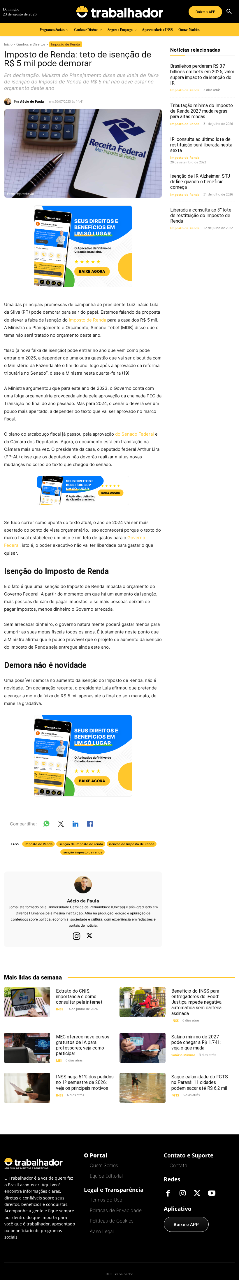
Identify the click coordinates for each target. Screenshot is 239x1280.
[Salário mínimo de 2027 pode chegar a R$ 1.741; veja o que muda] (142, 1048)
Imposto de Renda (65, 44)
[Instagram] (76, 936)
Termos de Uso (106, 1200)
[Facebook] (168, 1193)
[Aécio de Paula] (9, 101)
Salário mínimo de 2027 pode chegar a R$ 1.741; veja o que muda (196, 1042)
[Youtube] (212, 1193)
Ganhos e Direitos (30, 44)
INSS (59, 1009)
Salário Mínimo (183, 1055)
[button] (229, 12)
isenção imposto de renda (82, 852)
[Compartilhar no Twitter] (61, 824)
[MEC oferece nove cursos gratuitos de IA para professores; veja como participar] (27, 1048)
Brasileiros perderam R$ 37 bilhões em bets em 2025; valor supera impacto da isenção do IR (202, 74)
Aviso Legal (102, 1231)
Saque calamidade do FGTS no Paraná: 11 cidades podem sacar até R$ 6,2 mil (199, 1082)
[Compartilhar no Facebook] (90, 824)
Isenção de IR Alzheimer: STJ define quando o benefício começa (200, 181)
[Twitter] (89, 936)
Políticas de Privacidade (116, 1210)
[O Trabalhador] (119, 12)
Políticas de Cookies (111, 1221)
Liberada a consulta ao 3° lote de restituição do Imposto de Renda (200, 215)
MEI (59, 1060)
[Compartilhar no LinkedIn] (75, 824)
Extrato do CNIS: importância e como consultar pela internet (79, 996)
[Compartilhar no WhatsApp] (46, 825)
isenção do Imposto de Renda (131, 844)
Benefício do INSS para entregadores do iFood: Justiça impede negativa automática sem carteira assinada (196, 1002)
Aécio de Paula (32, 101)
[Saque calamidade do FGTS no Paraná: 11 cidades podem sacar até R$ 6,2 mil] (142, 1088)
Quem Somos (104, 1165)
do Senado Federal (134, 434)
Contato (178, 1165)
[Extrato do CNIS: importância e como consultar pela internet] (27, 1002)
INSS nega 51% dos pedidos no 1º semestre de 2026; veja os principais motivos (85, 1082)
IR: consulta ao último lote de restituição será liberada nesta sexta (201, 145)
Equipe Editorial (106, 1176)
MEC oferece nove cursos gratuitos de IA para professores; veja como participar (82, 1045)
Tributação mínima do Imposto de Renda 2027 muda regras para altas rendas (201, 111)
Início (8, 44)
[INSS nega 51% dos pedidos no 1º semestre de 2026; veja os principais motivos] (27, 1088)
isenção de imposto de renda (81, 844)
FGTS (175, 1095)
